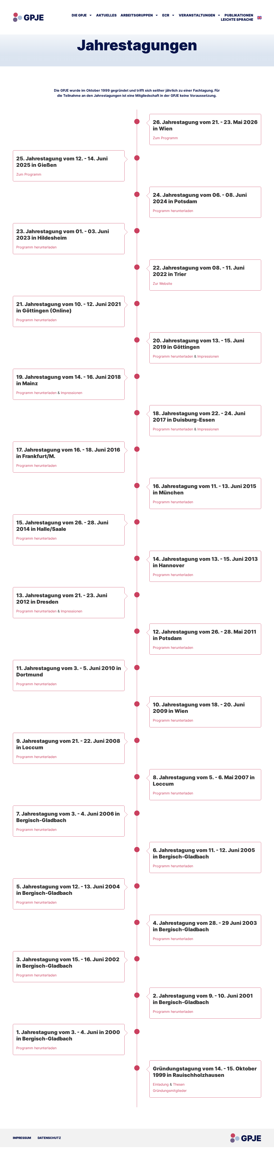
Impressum (22, 1138)
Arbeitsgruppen (137, 15)
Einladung (161, 1084)
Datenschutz (49, 1138)
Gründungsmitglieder (170, 1090)
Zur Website (162, 283)
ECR (165, 15)
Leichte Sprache (237, 19)
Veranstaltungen (197, 15)
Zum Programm (165, 138)
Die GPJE (79, 15)
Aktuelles (106, 15)
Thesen (179, 1084)
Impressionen (208, 356)
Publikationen (239, 15)
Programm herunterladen (173, 211)
